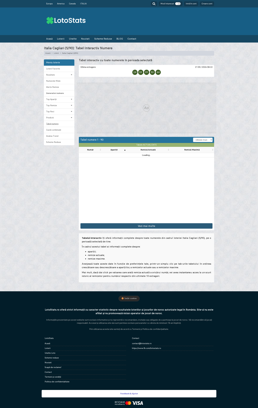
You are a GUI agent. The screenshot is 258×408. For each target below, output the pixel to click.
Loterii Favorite (53, 68)
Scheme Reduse (103, 38)
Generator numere (55, 93)
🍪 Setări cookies (129, 298)
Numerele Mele (53, 81)
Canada (72, 3)
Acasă (49, 38)
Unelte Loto (50, 353)
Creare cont (207, 3)
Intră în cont (191, 3)
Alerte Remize (52, 87)
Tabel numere (52, 124)
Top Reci (50, 111)
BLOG (119, 38)
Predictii (50, 117)
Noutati (85, 38)
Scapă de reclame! (53, 367)
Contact (131, 38)
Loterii (60, 38)
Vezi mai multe (146, 226)
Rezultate (50, 75)
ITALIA (83, 3)
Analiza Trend (52, 136)
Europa (49, 3)
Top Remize (51, 105)
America (60, 3)
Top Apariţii (51, 99)
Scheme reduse (52, 358)
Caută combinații (53, 130)
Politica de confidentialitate (57, 381)
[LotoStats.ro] (66, 20)
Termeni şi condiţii (53, 377)
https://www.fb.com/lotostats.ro (146, 348)
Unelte (73, 38)
